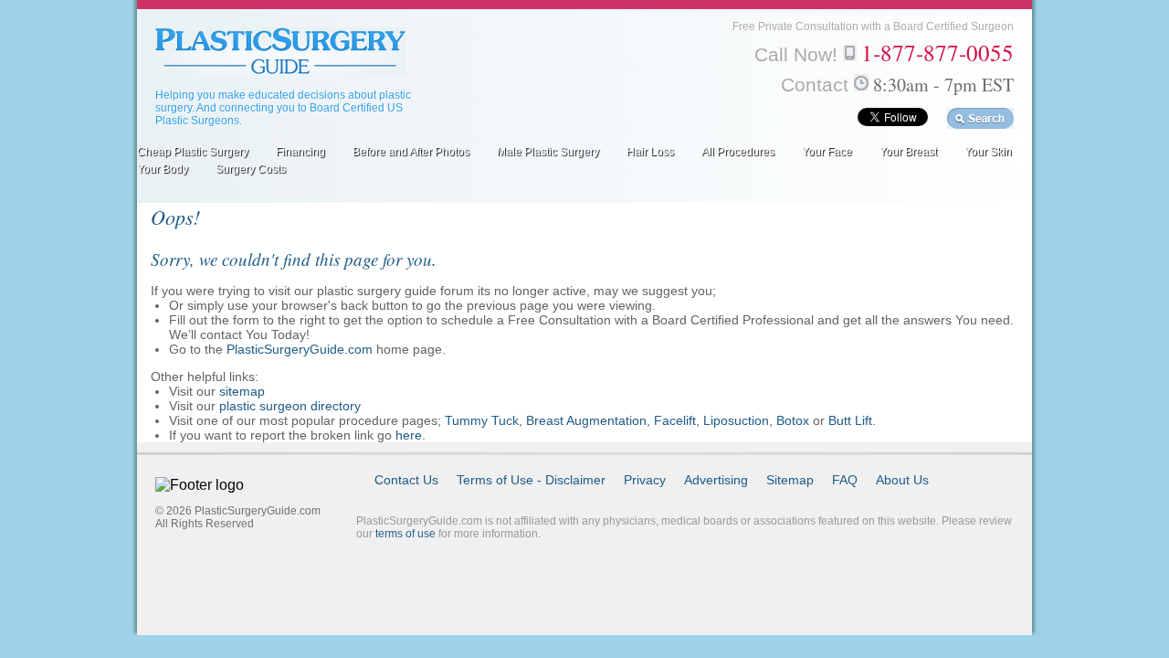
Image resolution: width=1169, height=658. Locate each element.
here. (410, 435)
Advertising (716, 479)
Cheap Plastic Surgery (192, 151)
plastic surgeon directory (290, 405)
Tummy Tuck (482, 420)
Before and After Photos (411, 151)
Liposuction (736, 420)
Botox (792, 420)
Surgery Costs (251, 169)
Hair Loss (650, 151)
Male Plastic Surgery (548, 151)
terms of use (405, 533)
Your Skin (988, 151)
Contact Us (406, 479)
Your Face (827, 151)
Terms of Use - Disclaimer (531, 479)
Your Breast (908, 151)
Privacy (645, 479)
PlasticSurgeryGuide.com (299, 349)
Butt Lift (850, 420)
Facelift (675, 420)
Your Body (162, 169)
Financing (300, 151)
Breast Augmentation (586, 420)
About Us (902, 479)
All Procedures (737, 151)
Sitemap (790, 479)
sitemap (242, 391)
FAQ (845, 479)
